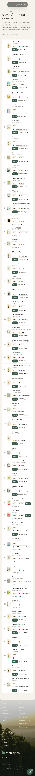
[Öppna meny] (25, 5)
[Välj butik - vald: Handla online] (30, 772)
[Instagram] (3, 758)
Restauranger (23, 727)
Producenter (23, 717)
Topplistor (5, 710)
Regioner (22, 710)
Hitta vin (4, 707)
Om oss (4, 736)
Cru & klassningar (24, 720)
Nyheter (4, 739)
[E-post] (10, 758)
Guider (4, 720)
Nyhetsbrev (5, 746)
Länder (21, 707)
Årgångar (22, 714)
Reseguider (23, 723)
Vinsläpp (4, 717)
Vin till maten (6, 714)
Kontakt (4, 742)
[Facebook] (6, 758)
